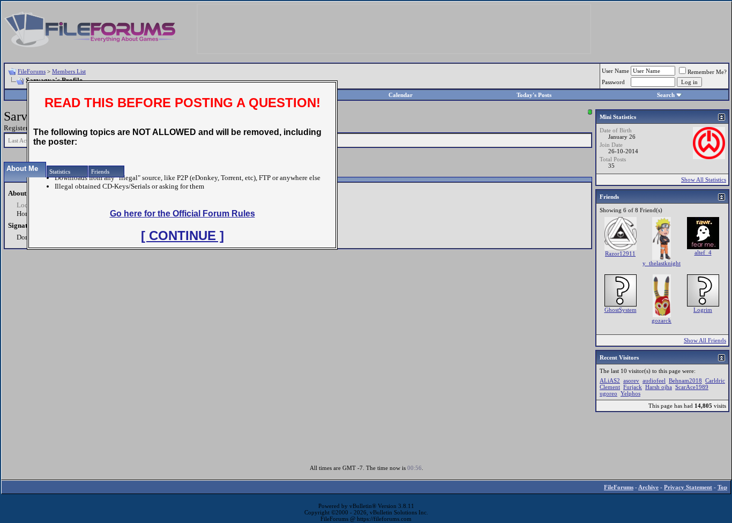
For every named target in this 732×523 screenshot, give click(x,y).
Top (722, 487)
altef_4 (703, 252)
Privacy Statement (688, 487)
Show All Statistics (703, 179)
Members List (69, 71)
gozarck (661, 320)
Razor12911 (620, 253)
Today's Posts (534, 95)
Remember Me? (707, 72)
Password (613, 82)
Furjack (632, 387)
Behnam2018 (685, 380)
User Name (615, 71)
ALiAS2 (610, 380)
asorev (631, 380)
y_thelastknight (662, 263)
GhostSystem (620, 310)
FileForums (32, 71)
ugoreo (608, 393)
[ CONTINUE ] (182, 235)
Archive (648, 487)
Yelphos (630, 393)
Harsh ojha (658, 387)
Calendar (401, 95)
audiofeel (654, 380)
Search (666, 95)
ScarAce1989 (691, 387)
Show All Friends (705, 340)
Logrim (702, 310)
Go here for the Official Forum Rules (182, 213)
